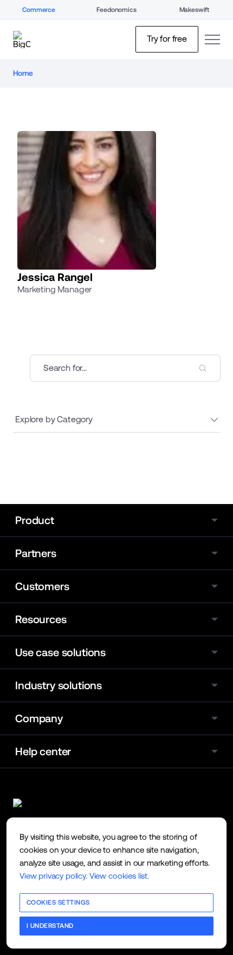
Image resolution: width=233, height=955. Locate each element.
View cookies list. (119, 875)
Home (23, 73)
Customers (42, 586)
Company (39, 718)
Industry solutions (58, 685)
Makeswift (194, 10)
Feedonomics (116, 10)
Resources (41, 619)
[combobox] (125, 368)
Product (34, 520)
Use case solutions (60, 652)
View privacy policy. (53, 875)
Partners (35, 553)
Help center (43, 751)
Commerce (38, 10)
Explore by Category (54, 419)
